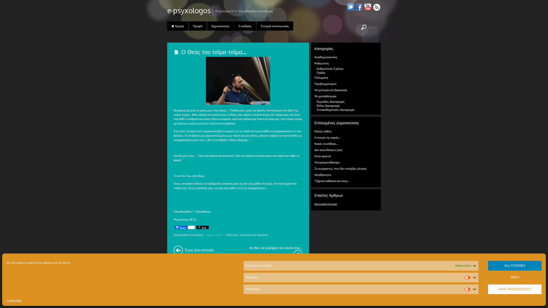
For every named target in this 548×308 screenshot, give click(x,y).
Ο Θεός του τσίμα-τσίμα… (213, 51)
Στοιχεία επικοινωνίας (275, 26)
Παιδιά (321, 72)
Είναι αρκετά (322, 156)
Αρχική (179, 26)
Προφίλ (198, 26)
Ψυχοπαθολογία (325, 96)
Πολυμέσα (321, 77)
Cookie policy (14, 300)
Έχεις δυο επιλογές (199, 250)
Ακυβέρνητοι (322, 174)
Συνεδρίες (245, 26)
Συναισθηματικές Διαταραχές (336, 109)
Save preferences (515, 289)
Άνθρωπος (232, 235)
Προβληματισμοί (325, 84)
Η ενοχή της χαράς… (327, 137)
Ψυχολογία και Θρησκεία (254, 235)
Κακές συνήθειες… (326, 143)
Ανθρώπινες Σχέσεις (330, 68)
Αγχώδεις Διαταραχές (331, 101)
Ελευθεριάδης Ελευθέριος (188, 235)
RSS (377, 7)
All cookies (514, 265)
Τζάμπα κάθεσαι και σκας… (332, 181)
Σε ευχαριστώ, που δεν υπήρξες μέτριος (340, 168)
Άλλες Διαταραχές (328, 105)
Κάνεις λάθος (323, 131)
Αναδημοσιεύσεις (325, 57)
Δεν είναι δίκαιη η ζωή (328, 150)
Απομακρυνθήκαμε (327, 162)
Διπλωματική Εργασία (325, 204)
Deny (514, 277)
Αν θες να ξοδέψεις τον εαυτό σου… (275, 248)
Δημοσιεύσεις (220, 26)
